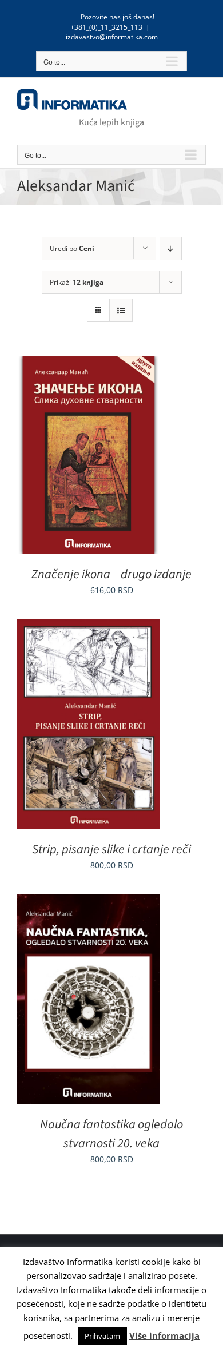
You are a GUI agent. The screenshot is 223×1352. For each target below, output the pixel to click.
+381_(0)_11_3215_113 (106, 27)
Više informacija (164, 1335)
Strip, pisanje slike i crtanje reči (111, 849)
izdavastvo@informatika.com (112, 37)
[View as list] (121, 310)
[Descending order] (171, 248)
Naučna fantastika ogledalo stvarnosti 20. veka (111, 1133)
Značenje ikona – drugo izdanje (111, 574)
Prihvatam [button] (102, 1336)
